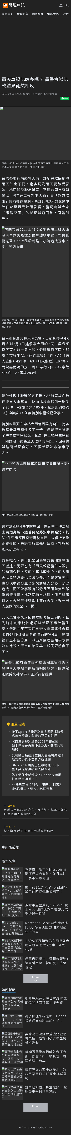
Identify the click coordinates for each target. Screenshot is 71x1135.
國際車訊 (38, 14)
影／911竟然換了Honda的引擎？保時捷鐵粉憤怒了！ (47, 889)
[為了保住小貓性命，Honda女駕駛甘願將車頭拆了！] (12, 1021)
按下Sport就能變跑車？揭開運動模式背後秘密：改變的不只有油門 (37, 734)
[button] (66, 5)
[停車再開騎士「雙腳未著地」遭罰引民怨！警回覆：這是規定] (12, 963)
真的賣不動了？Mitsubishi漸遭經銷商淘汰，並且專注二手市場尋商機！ (45, 873)
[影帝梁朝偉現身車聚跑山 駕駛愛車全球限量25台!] (12, 1092)
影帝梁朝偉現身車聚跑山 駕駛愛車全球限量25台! (46, 1089)
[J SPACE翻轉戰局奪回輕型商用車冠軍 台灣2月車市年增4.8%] (12, 946)
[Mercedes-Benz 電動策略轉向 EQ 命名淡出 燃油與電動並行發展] (12, 928)
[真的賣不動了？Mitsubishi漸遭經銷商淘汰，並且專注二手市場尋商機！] (12, 874)
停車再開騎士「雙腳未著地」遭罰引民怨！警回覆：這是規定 (46, 962)
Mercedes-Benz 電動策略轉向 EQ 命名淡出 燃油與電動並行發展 (46, 927)
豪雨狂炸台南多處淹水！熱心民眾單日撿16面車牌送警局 (46, 1073)
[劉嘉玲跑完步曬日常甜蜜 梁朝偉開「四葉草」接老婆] (12, 1003)
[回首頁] (17, 5)
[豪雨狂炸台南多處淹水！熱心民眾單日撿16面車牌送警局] (12, 1074)
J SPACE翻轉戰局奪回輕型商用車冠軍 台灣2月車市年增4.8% (47, 945)
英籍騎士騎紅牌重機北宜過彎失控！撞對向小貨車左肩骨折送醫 (38, 757)
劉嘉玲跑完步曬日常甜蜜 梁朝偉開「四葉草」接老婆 (46, 1000)
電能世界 (53, 14)
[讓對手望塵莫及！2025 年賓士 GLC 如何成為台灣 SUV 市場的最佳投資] (12, 910)
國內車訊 (7, 14)
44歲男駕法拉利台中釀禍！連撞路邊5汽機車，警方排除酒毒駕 (36, 787)
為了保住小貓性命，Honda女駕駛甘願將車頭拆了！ (37, 777)
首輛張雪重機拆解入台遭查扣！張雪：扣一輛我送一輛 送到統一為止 (45, 1056)
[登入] (61, 5)
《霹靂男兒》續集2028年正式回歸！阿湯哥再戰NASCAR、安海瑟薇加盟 (37, 745)
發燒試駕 (23, 14)
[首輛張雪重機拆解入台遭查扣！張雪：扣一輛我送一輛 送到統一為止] (12, 1057)
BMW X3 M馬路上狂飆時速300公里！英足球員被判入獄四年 (36, 767)
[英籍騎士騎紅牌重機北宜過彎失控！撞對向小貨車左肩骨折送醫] (12, 1039)
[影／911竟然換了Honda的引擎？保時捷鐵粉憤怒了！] (12, 892)
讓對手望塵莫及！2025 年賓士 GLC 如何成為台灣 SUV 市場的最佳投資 (47, 909)
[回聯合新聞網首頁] (5, 5)
